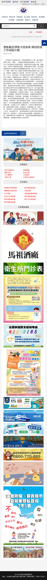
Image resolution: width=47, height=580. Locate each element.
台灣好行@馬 (28, 177)
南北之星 (26, 172)
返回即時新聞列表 (10, 133)
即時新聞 (39, 32)
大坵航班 (26, 175)
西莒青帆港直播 (9, 202)
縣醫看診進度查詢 (10, 190)
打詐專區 (7, 193)
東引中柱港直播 (30, 199)
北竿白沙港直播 (9, 196)
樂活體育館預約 (30, 188)
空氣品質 (27, 190)
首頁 (30, 32)
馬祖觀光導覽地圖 (10, 188)
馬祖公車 (8, 177)
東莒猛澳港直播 (9, 199)
